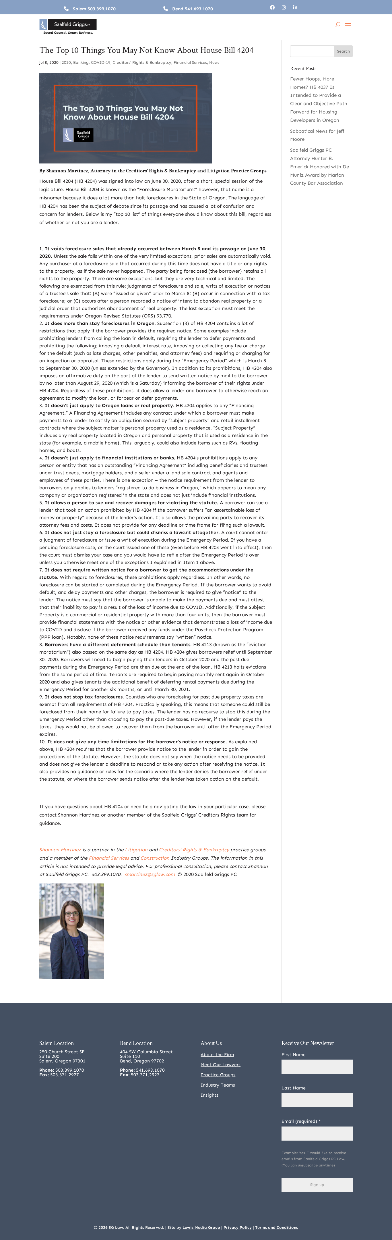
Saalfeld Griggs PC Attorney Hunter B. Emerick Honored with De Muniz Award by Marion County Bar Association (319, 166)
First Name (294, 1054)
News (214, 62)
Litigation (218, 170)
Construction (154, 858)
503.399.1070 (102, 8)
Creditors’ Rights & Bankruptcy (142, 62)
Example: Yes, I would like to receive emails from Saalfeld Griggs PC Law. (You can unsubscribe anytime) (314, 1159)
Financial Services (190, 62)
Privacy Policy (238, 1227)
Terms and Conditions (276, 1227)
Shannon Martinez (67, 170)
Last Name (294, 1088)
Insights (209, 1095)
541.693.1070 (199, 8)
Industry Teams (218, 1085)
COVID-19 (100, 62)
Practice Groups (218, 1074)
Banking (81, 62)
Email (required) (301, 1121)
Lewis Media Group (201, 1227)
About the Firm (217, 1054)
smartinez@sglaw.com (150, 874)
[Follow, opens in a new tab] (272, 7)
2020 (66, 62)
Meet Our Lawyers (220, 1064)
